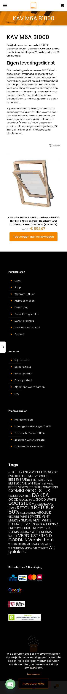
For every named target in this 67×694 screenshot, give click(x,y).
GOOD (13, 499)
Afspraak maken (25, 300)
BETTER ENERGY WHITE (31, 476)
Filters (56, 145)
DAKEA (18, 280)
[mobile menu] (5, 5)
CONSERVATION (19, 496)
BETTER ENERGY (23, 472)
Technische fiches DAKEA (30, 433)
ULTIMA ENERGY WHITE (24, 532)
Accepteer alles (33, 683)
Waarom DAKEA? (25, 294)
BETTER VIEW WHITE (20, 487)
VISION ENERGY (16, 548)
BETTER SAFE (17, 479)
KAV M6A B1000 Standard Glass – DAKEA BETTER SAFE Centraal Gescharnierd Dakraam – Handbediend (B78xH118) (33, 221)
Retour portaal (23, 373)
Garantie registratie (26, 314)
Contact (19, 334)
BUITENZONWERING (46, 487)
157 (9, 472)
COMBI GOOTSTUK (29, 490)
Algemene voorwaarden (30, 387)
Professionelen (24, 419)
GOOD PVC (27, 499)
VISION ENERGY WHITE (36, 548)
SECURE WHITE (18, 516)
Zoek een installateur (27, 327)
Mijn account (22, 360)
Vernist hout (41, 540)
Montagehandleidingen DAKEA (33, 426)
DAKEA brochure (24, 321)
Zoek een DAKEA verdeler (30, 440)
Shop (18, 287)
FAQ (17, 393)
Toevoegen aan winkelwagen (33, 237)
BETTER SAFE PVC (39, 480)
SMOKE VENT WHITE (36, 520)
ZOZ (24, 552)
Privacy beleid (23, 380)
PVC (12, 508)
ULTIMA (13, 524)
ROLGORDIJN (29, 513)
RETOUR (25, 508)
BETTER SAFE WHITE (22, 483)
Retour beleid (23, 367)
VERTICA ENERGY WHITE (39, 544)
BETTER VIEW (45, 483)
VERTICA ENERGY (17, 544)
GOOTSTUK (19, 503)
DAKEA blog (21, 307)
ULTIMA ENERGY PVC (35, 528)
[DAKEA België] (33, 5)
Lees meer (33, 674)
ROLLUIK (45, 512)
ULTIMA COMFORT (33, 524)
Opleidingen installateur (29, 446)
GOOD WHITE (46, 499)
